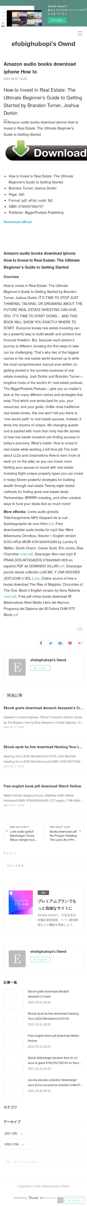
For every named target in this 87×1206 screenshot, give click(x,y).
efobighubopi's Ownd (43, 43)
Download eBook (18, 221)
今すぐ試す (57, 20)
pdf (61, 566)
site (37, 578)
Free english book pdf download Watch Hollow (42, 786)
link (51, 523)
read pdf (26, 553)
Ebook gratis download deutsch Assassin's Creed (45, 707)
